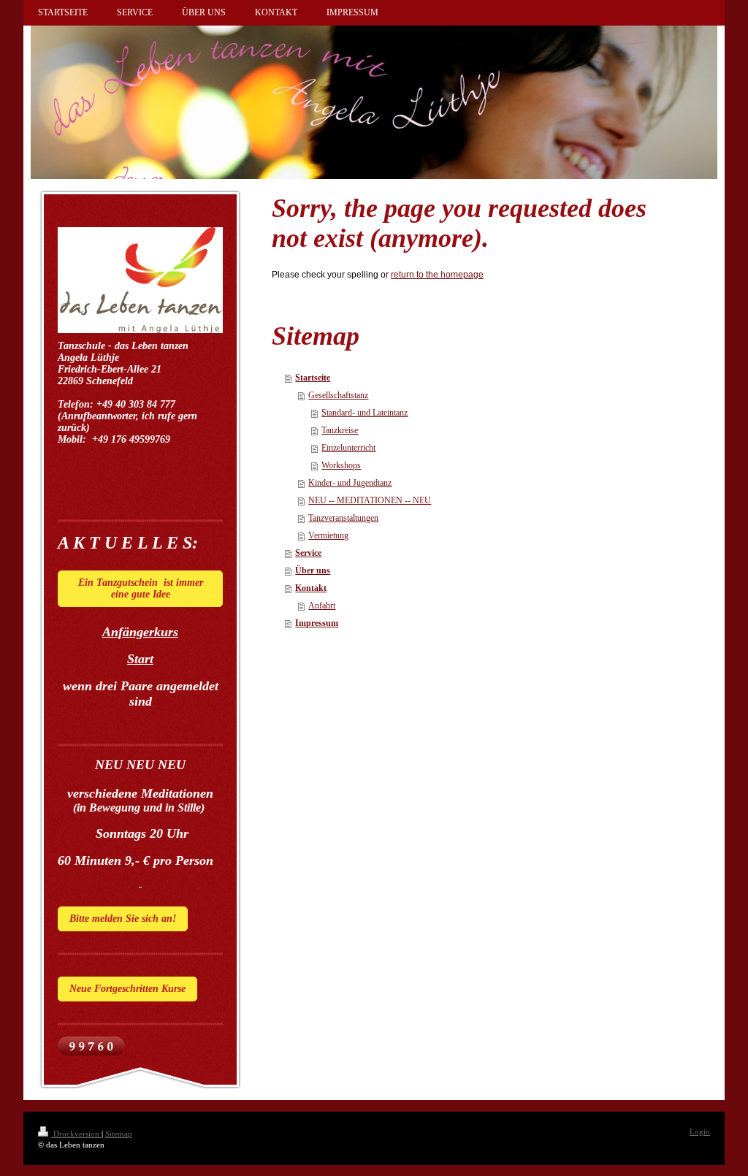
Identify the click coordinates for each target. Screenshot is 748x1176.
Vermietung (328, 535)
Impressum (316, 623)
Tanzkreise (339, 430)
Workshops (341, 465)
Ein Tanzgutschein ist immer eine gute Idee (140, 588)
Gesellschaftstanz (338, 395)
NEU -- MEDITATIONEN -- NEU (369, 500)
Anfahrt (321, 605)
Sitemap (118, 1133)
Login (700, 1131)
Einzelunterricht (348, 448)
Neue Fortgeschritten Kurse (127, 988)
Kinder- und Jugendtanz (350, 483)
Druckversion (76, 1133)
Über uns (312, 570)
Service (308, 553)
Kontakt (311, 588)
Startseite (312, 378)
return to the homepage (437, 275)
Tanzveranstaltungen (343, 518)
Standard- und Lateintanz (364, 413)
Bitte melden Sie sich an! (122, 918)
